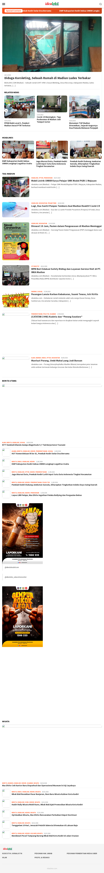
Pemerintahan (37, 314)
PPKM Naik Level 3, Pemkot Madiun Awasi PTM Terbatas (17, 124)
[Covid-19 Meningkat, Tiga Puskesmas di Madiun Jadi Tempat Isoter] (52, 104)
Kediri (32, 451)
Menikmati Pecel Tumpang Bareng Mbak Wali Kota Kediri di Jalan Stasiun (45, 836)
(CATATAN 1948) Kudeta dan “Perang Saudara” (56, 316)
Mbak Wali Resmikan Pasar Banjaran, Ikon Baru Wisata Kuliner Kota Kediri (45, 794)
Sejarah (53, 314)
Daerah (34, 291)
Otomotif (35, 266)
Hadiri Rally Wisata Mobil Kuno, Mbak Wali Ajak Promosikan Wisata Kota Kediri (47, 804)
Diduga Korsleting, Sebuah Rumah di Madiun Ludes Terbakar (47, 78)
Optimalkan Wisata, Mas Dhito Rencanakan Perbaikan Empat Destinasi (44, 815)
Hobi (27, 802)
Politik (46, 314)
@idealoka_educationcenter (16, 577)
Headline (34, 178)
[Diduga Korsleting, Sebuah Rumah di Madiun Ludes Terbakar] (52, 44)
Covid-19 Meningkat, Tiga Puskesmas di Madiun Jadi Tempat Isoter (49, 119)
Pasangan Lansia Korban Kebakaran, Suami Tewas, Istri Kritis (64, 294)
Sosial (40, 291)
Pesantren (52, 203)
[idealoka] (52, 3)
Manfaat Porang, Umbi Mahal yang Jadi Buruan (56, 360)
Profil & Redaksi (42, 857)
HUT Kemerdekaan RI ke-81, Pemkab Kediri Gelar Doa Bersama (40, 453)
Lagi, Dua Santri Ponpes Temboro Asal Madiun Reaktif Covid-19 (65, 205)
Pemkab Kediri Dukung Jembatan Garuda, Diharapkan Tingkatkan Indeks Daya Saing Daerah (85, 163)
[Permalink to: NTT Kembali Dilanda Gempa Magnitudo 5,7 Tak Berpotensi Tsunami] (52, 412)
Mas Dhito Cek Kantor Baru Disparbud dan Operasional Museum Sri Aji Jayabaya (39, 785)
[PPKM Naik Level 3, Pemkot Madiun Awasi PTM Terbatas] (19, 107)
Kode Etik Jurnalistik (12, 853)
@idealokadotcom (12, 567)
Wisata (36, 783)
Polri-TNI (46, 482)
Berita (9, 442)
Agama (14, 451)
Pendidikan (48, 178)
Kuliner (33, 833)
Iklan (4, 857)
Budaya (10, 783)
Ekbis (44, 358)
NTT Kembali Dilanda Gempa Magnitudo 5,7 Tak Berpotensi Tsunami (33, 445)
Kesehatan (43, 203)
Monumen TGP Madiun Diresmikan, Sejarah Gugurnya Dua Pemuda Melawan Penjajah (83, 125)
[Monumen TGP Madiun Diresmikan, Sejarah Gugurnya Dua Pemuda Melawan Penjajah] (84, 107)
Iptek (41, 178)
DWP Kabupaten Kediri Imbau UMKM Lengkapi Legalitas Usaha (73, 11)
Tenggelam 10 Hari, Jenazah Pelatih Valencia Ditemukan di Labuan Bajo (45, 825)
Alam (33, 358)
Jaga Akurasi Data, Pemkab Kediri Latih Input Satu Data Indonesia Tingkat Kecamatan (51, 163)
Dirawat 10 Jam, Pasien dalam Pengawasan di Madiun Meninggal (66, 226)
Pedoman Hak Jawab (43, 853)
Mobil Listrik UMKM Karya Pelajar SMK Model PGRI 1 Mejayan (64, 180)
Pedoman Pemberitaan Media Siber (82, 853)
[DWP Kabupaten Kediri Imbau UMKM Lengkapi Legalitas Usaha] (18, 150)
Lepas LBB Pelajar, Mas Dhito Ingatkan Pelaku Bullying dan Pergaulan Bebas (47, 495)
